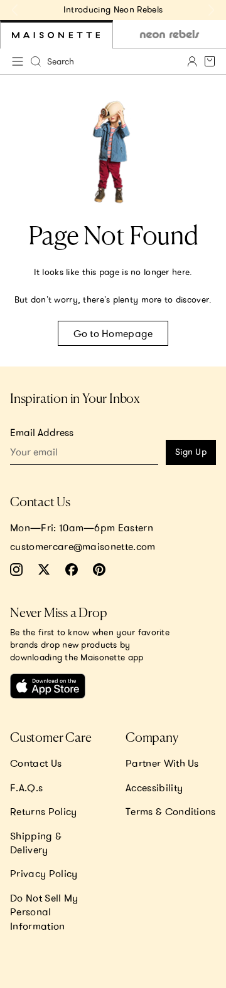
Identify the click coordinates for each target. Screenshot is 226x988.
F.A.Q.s (26, 787)
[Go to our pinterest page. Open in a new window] (99, 569)
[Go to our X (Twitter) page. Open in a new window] (44, 569)
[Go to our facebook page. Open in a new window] (71, 569)
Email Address (41, 432)
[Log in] (192, 61)
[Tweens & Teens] (169, 34)
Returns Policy (43, 811)
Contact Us (36, 763)
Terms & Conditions (171, 811)
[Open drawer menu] (17, 61)
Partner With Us (162, 763)
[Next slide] (210, 10)
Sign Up (191, 451)
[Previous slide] (15, 10)
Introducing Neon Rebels (113, 9)
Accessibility (154, 787)
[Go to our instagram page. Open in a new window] (16, 569)
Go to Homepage (113, 333)
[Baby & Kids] (56, 34)
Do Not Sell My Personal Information (44, 912)
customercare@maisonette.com (83, 546)
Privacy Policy (43, 873)
